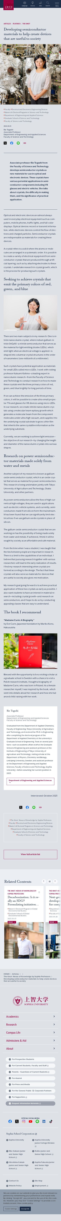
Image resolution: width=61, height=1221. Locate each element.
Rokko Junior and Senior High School (43, 1152)
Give (40, 6)
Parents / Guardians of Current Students (29, 1072)
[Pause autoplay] (49, 881)
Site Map (38, 1181)
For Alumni (17, 1078)
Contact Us (14, 1181)
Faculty (7, 109)
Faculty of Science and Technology (18, 121)
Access (32, 6)
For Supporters (18, 1097)
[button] (39, 892)
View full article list (30, 854)
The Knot (26, 24)
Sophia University (16, 1140)
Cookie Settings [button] (11, 1209)
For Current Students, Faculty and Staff (29, 1065)
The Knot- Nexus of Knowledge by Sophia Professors (30, 820)
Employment (41, 1185)
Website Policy (15, 1185)
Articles (7, 24)
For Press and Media (21, 1084)
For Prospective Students (23, 1059)
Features (17, 24)
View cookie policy (25, 1203)
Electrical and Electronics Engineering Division (29, 109)
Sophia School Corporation (20, 1133)
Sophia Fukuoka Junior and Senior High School (44, 1165)
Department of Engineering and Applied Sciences (23, 115)
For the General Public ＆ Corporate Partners (31, 1091)
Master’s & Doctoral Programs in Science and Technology (26, 112)
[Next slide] (55, 881)
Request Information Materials (25, 1103)
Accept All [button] (25, 1209)
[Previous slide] (44, 881)
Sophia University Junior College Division (44, 1141)
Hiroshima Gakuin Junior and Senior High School (18, 1165)
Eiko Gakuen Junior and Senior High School (17, 1154)
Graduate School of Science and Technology (21, 118)
